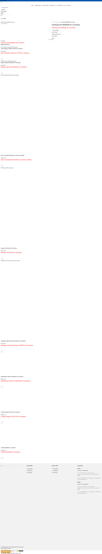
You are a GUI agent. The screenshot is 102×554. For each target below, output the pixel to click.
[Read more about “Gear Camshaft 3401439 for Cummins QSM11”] (2, 166)
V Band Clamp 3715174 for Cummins (10, 412)
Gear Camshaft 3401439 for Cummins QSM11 (12, 155)
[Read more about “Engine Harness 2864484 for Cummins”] (2, 73)
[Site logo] (5, 16)
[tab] (51, 39)
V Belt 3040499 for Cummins (8, 447)
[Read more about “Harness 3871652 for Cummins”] (2, 258)
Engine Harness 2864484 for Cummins (11, 62)
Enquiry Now (5, 551)
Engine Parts (57, 22)
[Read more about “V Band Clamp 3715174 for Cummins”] (2, 422)
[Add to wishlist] (2, 56)
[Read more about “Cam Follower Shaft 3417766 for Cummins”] (2, 59)
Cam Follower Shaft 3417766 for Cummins (12, 48)
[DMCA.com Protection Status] (20, 550)
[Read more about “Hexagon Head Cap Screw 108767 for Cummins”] (2, 351)
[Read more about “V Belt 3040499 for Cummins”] (2, 458)
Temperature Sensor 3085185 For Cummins (12, 376)
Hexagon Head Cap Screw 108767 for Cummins (13, 341)
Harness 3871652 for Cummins (9, 248)
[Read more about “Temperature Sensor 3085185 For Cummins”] (2, 387)
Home (53, 22)
